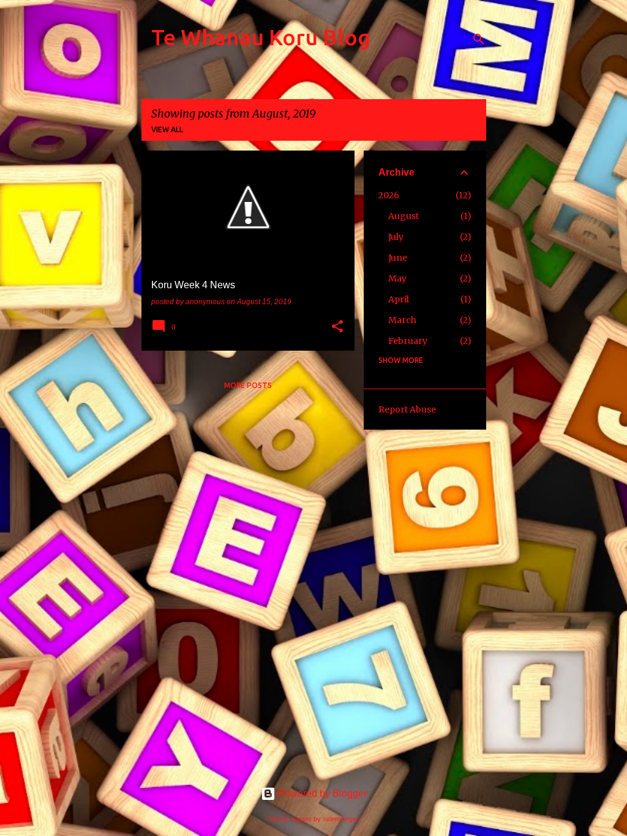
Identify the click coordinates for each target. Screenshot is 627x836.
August (403, 216)
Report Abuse (407, 409)
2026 (388, 195)
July (396, 236)
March (402, 320)
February (407, 340)
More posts (248, 385)
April (398, 299)
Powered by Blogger (321, 793)
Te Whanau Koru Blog (260, 37)
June (397, 257)
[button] (337, 327)
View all (167, 129)
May (397, 278)
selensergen (341, 819)
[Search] (478, 39)
